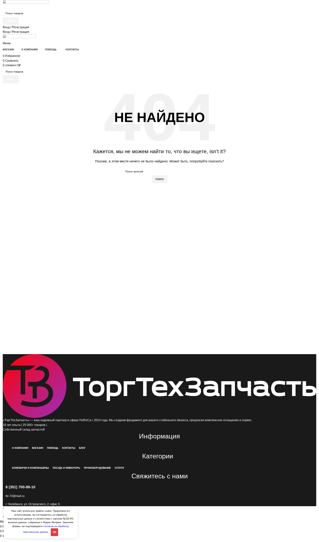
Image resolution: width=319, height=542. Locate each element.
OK (54, 532)
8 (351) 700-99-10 (20, 487)
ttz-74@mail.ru (15, 496)
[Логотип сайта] (26, 4)
